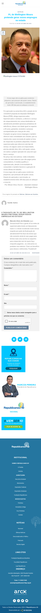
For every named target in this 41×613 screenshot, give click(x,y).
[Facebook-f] (14, 600)
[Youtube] (26, 339)
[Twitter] (20, 339)
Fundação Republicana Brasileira (20, 558)
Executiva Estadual (20, 479)
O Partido (20, 467)
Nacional (20, 528)
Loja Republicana (20, 566)
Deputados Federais (20, 487)
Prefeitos (20, 503)
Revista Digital (21, 544)
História (20, 471)
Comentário (8, 268)
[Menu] (2, 3)
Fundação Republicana (20, 495)
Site (5, 303)
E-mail (6, 294)
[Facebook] (15, 339)
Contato (20, 515)
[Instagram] (18, 600)
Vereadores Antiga (20, 507)
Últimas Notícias (20, 532)
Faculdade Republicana (20, 562)
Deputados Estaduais (21, 491)
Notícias (20, 11)
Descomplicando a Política (20, 536)
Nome (6, 285)
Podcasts (20, 540)
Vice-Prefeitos (21, 511)
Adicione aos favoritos (31, 194)
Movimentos (20, 483)
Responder (36, 252)
